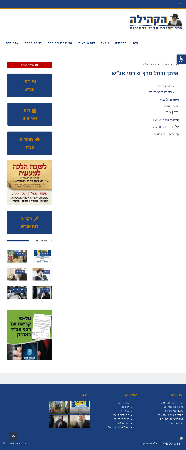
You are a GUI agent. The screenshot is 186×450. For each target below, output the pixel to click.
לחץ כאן (164, 419)
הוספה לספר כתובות (159, 92)
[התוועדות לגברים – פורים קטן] (80, 421)
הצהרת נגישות (176, 423)
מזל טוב (126, 423)
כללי (127, 411)
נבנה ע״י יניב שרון (153, 443)
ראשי (176, 64)
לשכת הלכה (124, 419)
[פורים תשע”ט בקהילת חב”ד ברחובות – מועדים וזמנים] (59, 407)
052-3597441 (161, 127)
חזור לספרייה (164, 86)
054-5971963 (161, 120)
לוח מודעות (124, 415)
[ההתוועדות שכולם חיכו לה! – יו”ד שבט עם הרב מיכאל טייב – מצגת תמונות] (59, 421)
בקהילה (126, 402)
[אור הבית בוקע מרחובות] (80, 407)
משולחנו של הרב (121, 427)
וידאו (127, 407)
